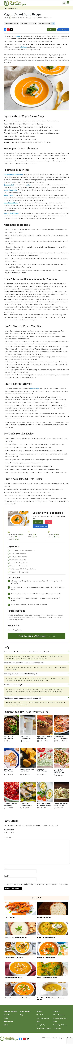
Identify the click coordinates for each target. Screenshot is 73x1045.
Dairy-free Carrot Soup (28, 23)
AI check (23, 47)
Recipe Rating (9, 830)
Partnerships (57, 1028)
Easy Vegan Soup (44, 23)
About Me (39, 1011)
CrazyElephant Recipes (43, 1028)
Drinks (6, 1018)
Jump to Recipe (63, 30)
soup (18, 36)
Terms (55, 1021)
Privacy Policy (40, 1025)
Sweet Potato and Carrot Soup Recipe (18, 998)
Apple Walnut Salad (11, 203)
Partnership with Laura (60, 1025)
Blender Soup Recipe (11, 23)
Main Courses (8, 1021)
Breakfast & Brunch (10, 1011)
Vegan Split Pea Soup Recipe (47, 977)
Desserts (7, 1015)
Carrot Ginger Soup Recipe (14, 957)
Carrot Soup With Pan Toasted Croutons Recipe (51, 998)
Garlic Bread (8, 195)
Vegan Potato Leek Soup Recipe (16, 937)
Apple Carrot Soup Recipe (14, 977)
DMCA (38, 1021)
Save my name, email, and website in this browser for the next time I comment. (37, 884)
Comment (8, 837)
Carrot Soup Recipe (44, 917)
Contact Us (56, 1011)
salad (28, 185)
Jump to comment (40, 526)
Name (7, 868)
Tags (21, 1015)
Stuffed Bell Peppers (11, 213)
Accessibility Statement (60, 1018)
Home (5, 8)
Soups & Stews (13, 8)
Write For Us (40, 1015)
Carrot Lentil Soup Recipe (46, 957)
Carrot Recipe (10, 917)
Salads (6, 1025)
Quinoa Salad (9, 185)
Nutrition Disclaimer (42, 1018)
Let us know (41, 636)
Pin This (48, 522)
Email (6, 876)
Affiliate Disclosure (59, 1015)
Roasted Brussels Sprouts (13, 174)
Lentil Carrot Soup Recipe (46, 937)
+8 (53, 23)
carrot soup (34, 389)
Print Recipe (51, 30)
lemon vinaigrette (10, 190)
